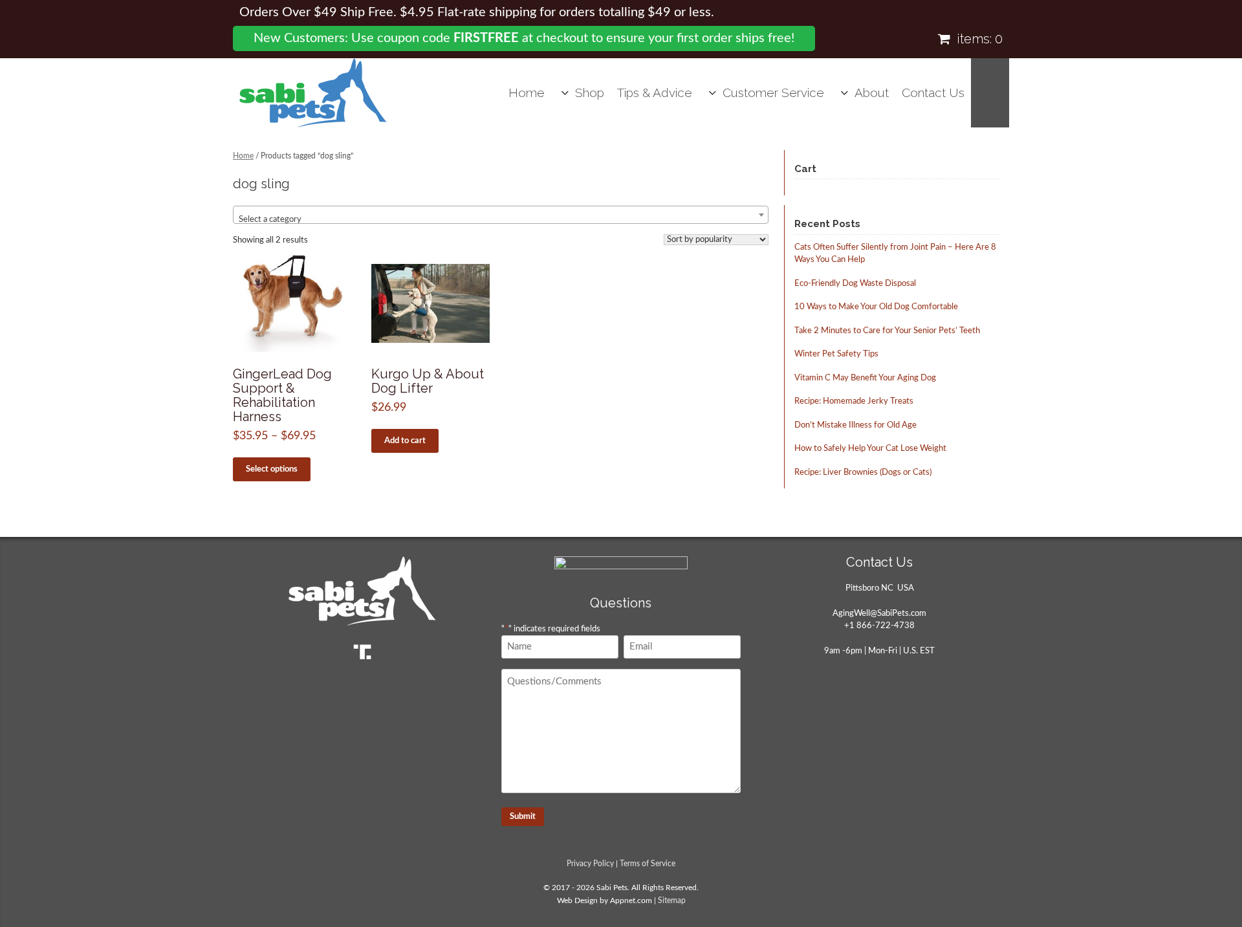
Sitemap (672, 900)
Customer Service (773, 92)
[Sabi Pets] (313, 92)
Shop (589, 92)
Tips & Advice (654, 92)
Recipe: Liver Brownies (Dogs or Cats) (863, 472)
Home (526, 92)
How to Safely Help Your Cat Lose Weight (870, 448)
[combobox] (500, 215)
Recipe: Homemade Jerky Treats (853, 401)
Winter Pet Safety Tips (836, 354)
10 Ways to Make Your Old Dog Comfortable (876, 307)
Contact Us (933, 92)
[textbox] (501, 219)
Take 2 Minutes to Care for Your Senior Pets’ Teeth (887, 331)
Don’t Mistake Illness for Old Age (855, 425)
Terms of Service (647, 863)
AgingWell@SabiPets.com (879, 613)
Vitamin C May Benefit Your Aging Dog (865, 378)
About (872, 92)
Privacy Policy (590, 863)
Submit (523, 816)
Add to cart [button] (405, 441)
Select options (272, 469)
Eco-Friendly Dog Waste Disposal (855, 283)
